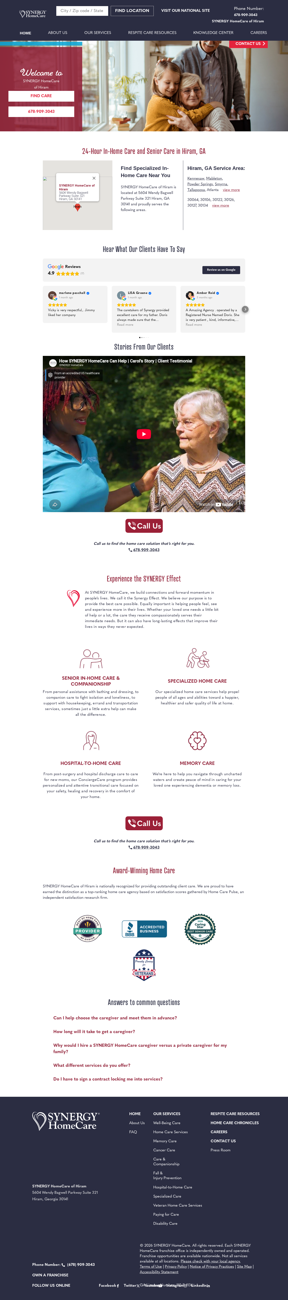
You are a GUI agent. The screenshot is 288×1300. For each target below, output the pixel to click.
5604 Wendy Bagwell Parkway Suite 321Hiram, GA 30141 (73, 196)
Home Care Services (170, 1132)
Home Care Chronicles (235, 1123)
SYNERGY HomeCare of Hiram (77, 187)
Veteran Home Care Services (177, 1206)
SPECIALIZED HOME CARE (197, 681)
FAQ (133, 1132)
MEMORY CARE (197, 763)
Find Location (132, 11)
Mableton (214, 179)
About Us (57, 33)
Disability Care (165, 1224)
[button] (42, 309)
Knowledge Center (213, 33)
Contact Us (248, 44)
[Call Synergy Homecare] (144, 527)
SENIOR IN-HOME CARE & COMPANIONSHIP (91, 681)
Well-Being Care (166, 1123)
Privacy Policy (176, 1267)
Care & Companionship (166, 1162)
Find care (41, 96)
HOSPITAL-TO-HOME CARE (91, 763)
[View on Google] (52, 295)
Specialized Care (167, 1197)
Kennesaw (195, 179)
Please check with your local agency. (211, 1262)
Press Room (220, 1150)
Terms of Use (151, 1267)
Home (25, 33)
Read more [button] (125, 325)
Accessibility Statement (159, 1272)
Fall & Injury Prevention (167, 1176)
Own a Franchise (50, 1275)
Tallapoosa (196, 190)
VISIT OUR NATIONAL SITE (185, 11)
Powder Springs (200, 184)
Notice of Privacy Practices (212, 1267)
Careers (258, 33)
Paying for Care (166, 1215)
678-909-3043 (41, 112)
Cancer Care (164, 1150)
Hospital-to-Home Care (172, 1188)
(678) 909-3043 (63, 1265)
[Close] (94, 178)
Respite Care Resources (152, 33)
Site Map (244, 1267)
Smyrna (221, 184)
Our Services (97, 33)
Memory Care (165, 1141)
